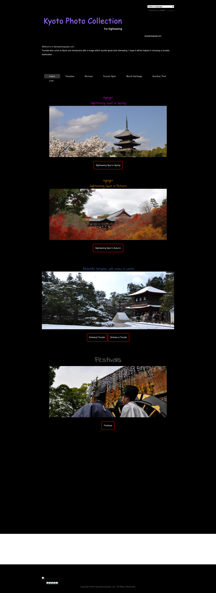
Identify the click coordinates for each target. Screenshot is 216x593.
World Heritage (134, 76)
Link (51, 80)
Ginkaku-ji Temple (118, 337)
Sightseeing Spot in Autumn (108, 247)
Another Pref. (160, 76)
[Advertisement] (108, 459)
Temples (69, 76)
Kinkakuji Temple (97, 337)
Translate (169, 10)
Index (52, 76)
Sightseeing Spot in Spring (108, 165)
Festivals (108, 425)
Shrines (89, 76)
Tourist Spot (109, 76)
